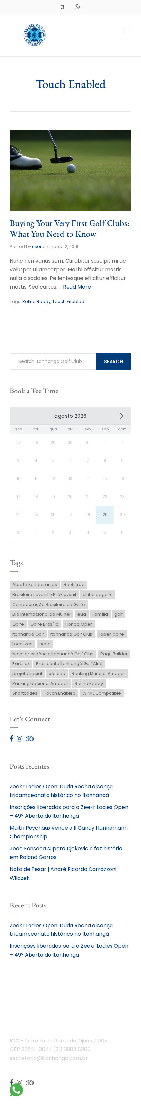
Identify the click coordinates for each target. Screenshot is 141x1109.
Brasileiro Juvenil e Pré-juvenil (44, 594)
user (37, 246)
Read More (77, 287)
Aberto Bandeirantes (34, 585)
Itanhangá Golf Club (71, 634)
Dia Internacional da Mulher (41, 614)
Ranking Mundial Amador (98, 673)
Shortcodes (24, 693)
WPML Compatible (101, 693)
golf (118, 614)
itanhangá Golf (28, 634)
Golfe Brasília (44, 624)
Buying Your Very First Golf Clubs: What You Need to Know (70, 228)
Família (100, 614)
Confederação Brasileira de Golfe (48, 604)
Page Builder (114, 654)
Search (113, 361)
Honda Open (79, 624)
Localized (22, 644)
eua (81, 614)
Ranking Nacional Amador (40, 683)
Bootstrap (74, 585)
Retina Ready (36, 301)
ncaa (44, 644)
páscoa (57, 673)
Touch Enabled (68, 301)
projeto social (27, 673)
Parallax (21, 664)
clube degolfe (98, 594)
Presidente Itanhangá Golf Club (69, 664)
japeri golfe (111, 634)
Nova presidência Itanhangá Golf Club (53, 654)
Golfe (18, 624)
